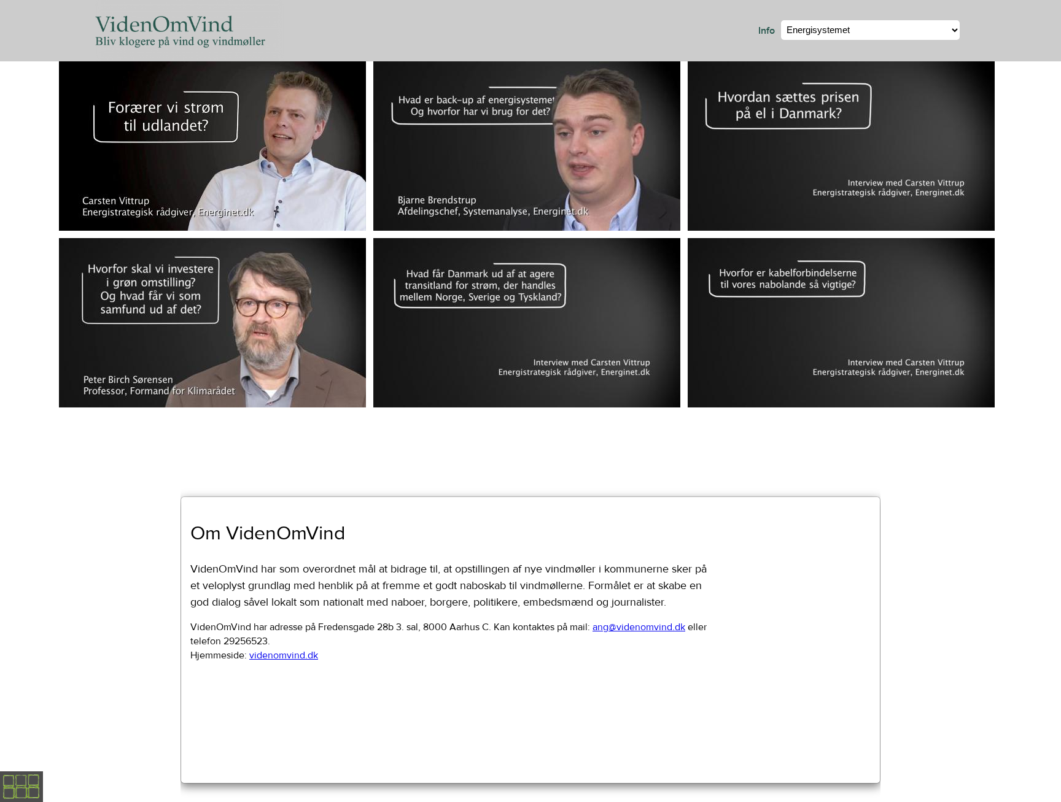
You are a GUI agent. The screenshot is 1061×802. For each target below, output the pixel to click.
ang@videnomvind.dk (639, 627)
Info (766, 31)
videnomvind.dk (283, 655)
